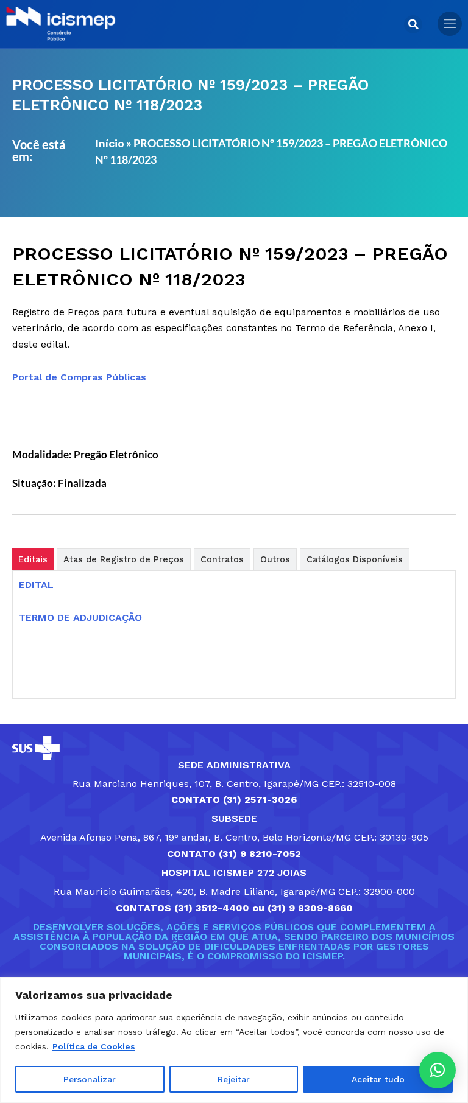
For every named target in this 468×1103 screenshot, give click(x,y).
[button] (413, 24)
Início (109, 143)
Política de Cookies (93, 1046)
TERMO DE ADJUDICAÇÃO (80, 617)
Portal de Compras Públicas (79, 377)
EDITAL (36, 584)
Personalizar (89, 1079)
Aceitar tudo (378, 1079)
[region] (234, 1040)
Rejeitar (234, 1079)
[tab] (33, 559)
